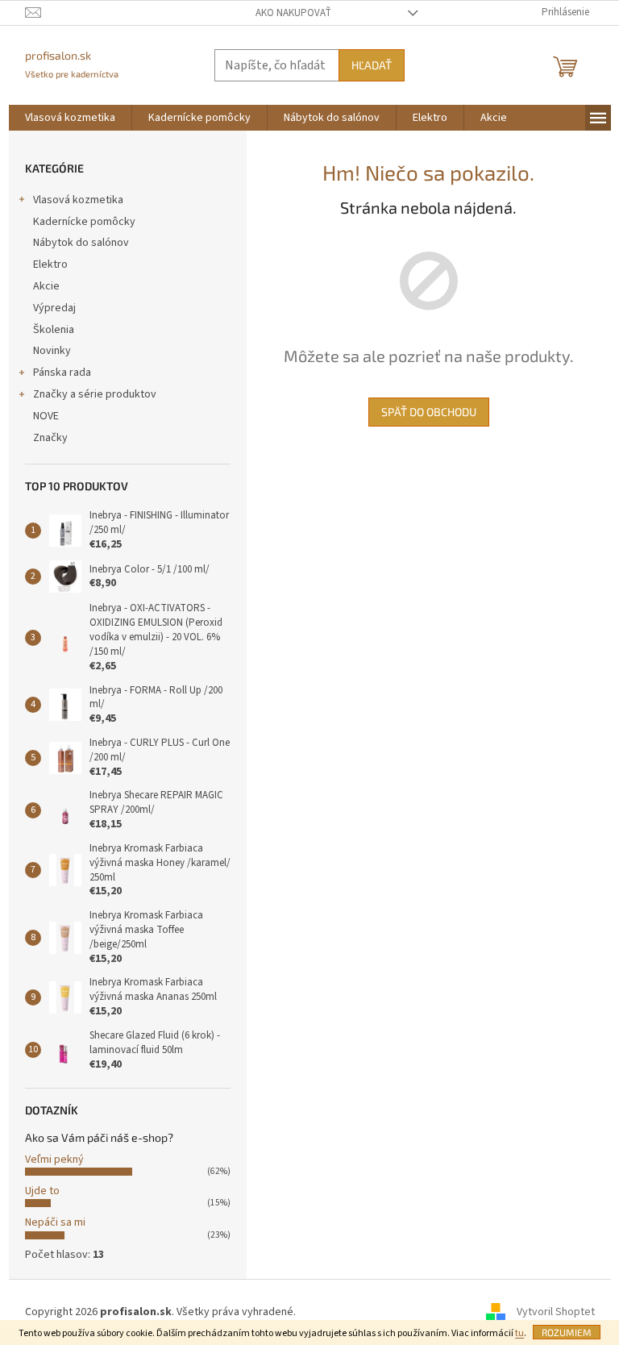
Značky (50, 438)
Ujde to (42, 1191)
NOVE (46, 416)
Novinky (52, 351)
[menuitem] (70, 118)
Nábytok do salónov (81, 243)
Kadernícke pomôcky (84, 222)
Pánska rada (62, 372)
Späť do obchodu (428, 411)
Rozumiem (567, 1332)
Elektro (50, 264)
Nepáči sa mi (55, 1222)
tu (519, 1333)
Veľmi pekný (54, 1159)
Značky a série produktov (94, 394)
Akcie (46, 286)
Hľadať (371, 65)
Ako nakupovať (293, 13)
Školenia (53, 330)
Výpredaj (54, 308)
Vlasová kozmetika (78, 200)
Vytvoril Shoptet (556, 1312)
